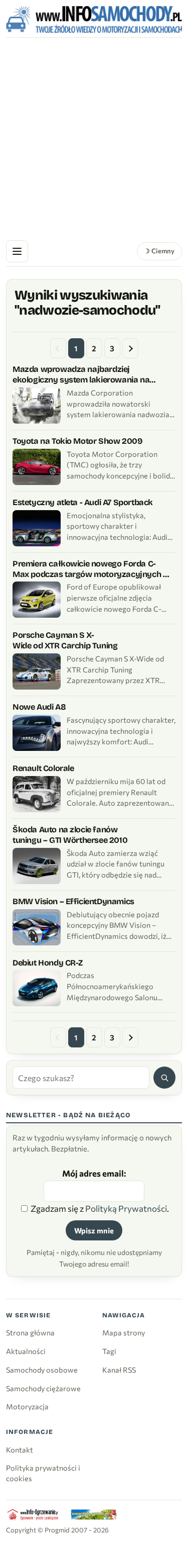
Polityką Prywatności (126, 1208)
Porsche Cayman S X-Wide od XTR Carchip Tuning (65, 640)
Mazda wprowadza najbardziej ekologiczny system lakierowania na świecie (81, 379)
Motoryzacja (27, 1406)
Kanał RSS (119, 1369)
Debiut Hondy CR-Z (48, 963)
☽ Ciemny (159, 251)
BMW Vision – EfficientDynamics (73, 901)
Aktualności (26, 1351)
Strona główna (30, 1332)
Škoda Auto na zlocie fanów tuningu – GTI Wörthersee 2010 (70, 835)
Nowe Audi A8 (39, 707)
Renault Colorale (43, 768)
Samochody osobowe (42, 1369)
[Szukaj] (164, 1078)
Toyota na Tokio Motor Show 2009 (77, 441)
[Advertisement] (94, 137)
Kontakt (19, 1449)
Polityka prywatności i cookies (43, 1473)
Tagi (109, 1351)
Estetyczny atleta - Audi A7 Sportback (83, 502)
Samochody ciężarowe (43, 1388)
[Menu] (17, 251)
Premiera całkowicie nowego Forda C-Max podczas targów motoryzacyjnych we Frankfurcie (93, 574)
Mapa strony (123, 1332)
